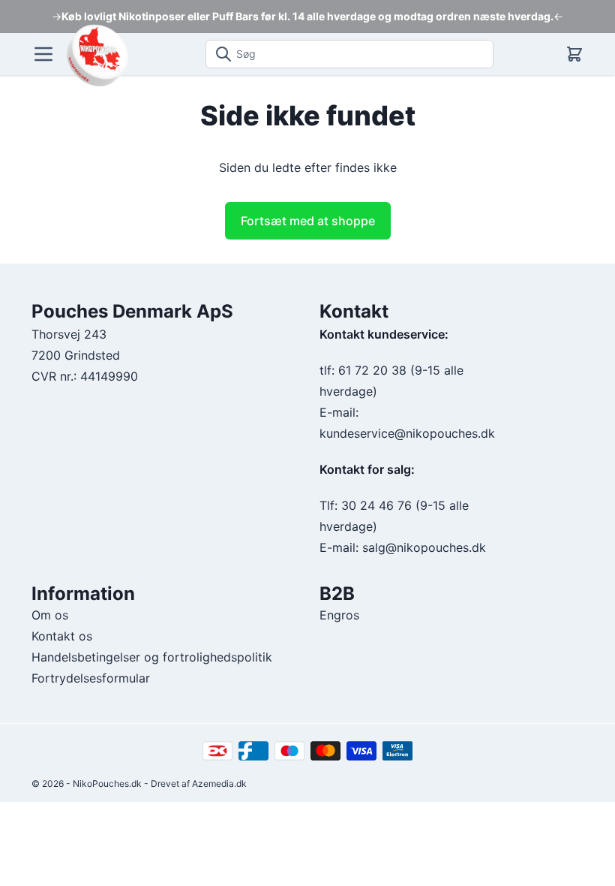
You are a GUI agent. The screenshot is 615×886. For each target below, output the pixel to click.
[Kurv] (575, 54)
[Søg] (219, 54)
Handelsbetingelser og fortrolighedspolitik (152, 656)
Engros (339, 614)
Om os (50, 614)
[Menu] (44, 54)
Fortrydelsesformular (91, 678)
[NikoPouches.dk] (97, 54)
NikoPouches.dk (107, 783)
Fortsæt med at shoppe (308, 220)
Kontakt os (62, 635)
